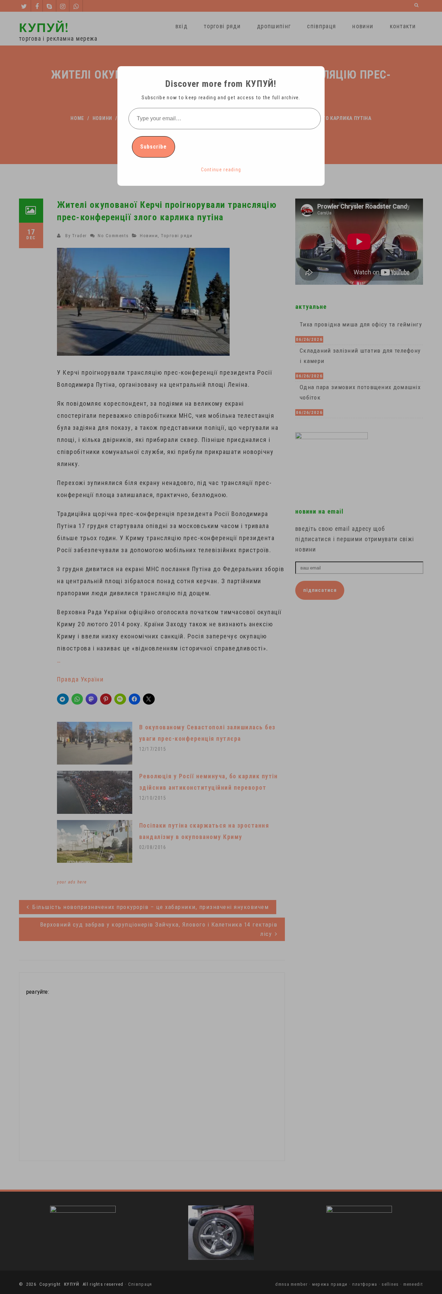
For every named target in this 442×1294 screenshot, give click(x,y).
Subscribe (153, 146)
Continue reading (221, 169)
